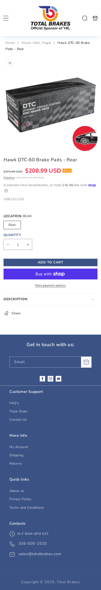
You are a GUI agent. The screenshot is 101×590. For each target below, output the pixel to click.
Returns (15, 463)
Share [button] (16, 313)
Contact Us (18, 419)
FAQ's (14, 403)
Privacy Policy (20, 499)
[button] (6, 18)
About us (16, 491)
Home (10, 43)
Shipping (9, 177)
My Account (18, 447)
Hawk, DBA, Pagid (36, 43)
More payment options (50, 285)
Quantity (12, 235)
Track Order (18, 411)
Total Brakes (68, 582)
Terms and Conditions (26, 507)
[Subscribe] (86, 362)
